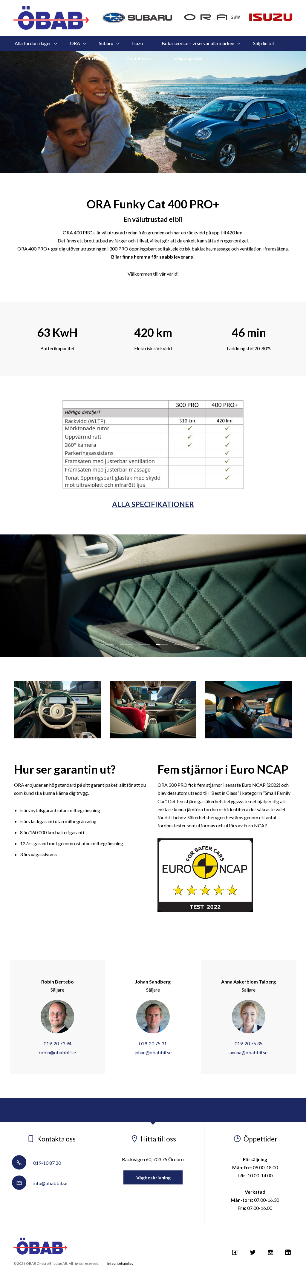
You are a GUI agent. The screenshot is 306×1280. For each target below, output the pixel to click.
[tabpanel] (153, 595)
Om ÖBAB (96, 58)
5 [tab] (180, 644)
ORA (75, 43)
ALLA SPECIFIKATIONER (153, 504)
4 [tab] (162, 644)
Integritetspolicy (120, 1263)
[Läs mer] (138, 18)
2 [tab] (126, 644)
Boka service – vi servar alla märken (198, 43)
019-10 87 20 (46, 1163)
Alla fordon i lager (33, 43)
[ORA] (212, 18)
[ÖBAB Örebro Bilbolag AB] (51, 18)
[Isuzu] (271, 15)
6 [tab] (198, 644)
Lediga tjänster (187, 58)
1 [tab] (108, 644)
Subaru (106, 43)
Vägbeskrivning (153, 1177)
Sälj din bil (263, 43)
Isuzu (137, 43)
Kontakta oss (140, 58)
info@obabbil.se (49, 1183)
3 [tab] (144, 644)
